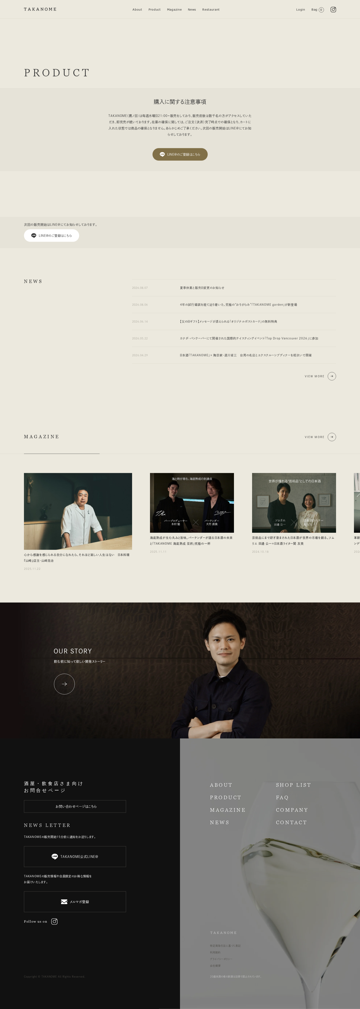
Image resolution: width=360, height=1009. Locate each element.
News (192, 9)
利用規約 (215, 952)
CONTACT (292, 822)
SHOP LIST (294, 785)
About (137, 9)
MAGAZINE (228, 810)
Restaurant (211, 9)
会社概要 (215, 965)
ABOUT (221, 785)
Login (300, 9)
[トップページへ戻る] (40, 9)
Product (155, 9)
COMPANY (292, 810)
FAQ (282, 797)
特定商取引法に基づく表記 (225, 945)
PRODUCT (226, 797)
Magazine (174, 9)
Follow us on (35, 921)
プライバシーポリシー (221, 959)
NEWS (220, 822)
